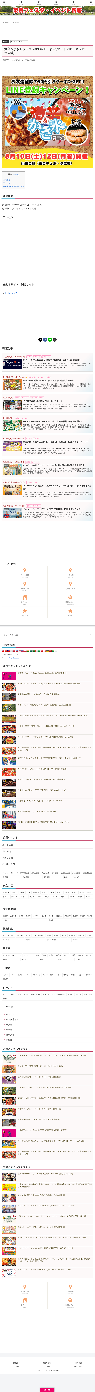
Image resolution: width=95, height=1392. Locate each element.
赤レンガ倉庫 (51, 940)
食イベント (24, 42)
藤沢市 (28, 940)
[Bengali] (31, 651)
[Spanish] (50, 651)
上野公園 (6, 851)
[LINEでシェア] (50, 340)
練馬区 (55, 897)
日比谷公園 (7, 858)
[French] (45, 651)
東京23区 (16, 1363)
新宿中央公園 (65, 873)
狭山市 (23, 959)
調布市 (51, 920)
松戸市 (52, 975)
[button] (55, 340)
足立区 (88, 897)
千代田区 (36, 892)
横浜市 (64, 935)
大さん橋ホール (38, 935)
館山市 (5, 979)
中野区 (22, 892)
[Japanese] (56, 651)
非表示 (15, 174)
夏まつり (46, 994)
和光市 (58, 955)
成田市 (45, 975)
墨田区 (59, 892)
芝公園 (5, 877)
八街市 (5, 975)
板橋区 (5, 897)
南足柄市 (20, 935)
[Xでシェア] (40, 340)
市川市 (27, 975)
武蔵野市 (68, 916)
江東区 (23, 897)
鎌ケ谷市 (89, 975)
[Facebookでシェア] (45, 340)
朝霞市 (5, 959)
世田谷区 (6, 892)
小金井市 (43, 916)
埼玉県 (6, 42)
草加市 (42, 959)
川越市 (73, 955)
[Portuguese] (53, 651)
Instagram (10, 293)
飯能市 (78, 959)
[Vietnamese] (14, 651)
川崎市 (49, 935)
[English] (3, 651)
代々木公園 (7, 845)
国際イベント (35, 994)
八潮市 (44, 955)
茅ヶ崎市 (6, 940)
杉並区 (89, 892)
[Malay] (22, 651)
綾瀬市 (89, 935)
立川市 (5, 920)
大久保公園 (45, 873)
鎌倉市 (75, 940)
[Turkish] (42, 651)
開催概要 (6, 180)
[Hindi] (28, 651)
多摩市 (28, 916)
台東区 (44, 892)
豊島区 (80, 897)
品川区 (52, 892)
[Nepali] (36, 651)
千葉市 (13, 975)
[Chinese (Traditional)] (8, 651)
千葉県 (47, 1366)
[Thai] (25, 651)
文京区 (74, 892)
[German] (47, 651)
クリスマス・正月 (9, 994)
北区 (28, 892)
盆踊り (70, 994)
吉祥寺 (21, 916)
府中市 (51, 916)
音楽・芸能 (88, 994)
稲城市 (89, 916)
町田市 (82, 916)
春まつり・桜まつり (58, 994)
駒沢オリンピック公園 (71, 877)
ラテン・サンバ (23, 994)
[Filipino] (17, 651)
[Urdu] (33, 651)
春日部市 (89, 955)
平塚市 (56, 935)
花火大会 (78, 994)
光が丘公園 (35, 873)
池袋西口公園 (87, 873)
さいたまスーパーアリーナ (12, 955)
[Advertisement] (47, 30)
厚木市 (28, 935)
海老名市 (81, 935)
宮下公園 (55, 873)
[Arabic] (39, 651)
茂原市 (80, 975)
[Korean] (11, 651)
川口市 (15, 42)
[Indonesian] (20, 651)
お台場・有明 (8, 864)
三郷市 (36, 955)
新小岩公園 (76, 873)
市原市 (20, 975)
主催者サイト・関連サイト (13, 186)
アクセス (6, 183)
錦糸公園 (26, 877)
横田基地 (59, 916)
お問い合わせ (78, 1366)
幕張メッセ (36, 975)
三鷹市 (5, 916)
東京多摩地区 (47, 1363)
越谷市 (60, 959)
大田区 (67, 892)
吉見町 (51, 955)
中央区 (14, 892)
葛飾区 (72, 897)
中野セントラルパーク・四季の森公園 (16, 873)
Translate (16, 658)
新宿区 (81, 892)
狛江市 (75, 916)
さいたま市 (28, 955)
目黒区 (47, 897)
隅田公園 (47, 877)
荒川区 (63, 897)
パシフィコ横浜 (8, 935)
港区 (39, 897)
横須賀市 (72, 935)
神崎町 (65, 975)
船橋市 (73, 975)
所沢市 (80, 955)
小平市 (35, 916)
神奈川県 (78, 1363)
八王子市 (13, 916)
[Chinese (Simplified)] (6, 651)
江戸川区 (14, 897)
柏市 (59, 975)
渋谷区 (32, 897)
